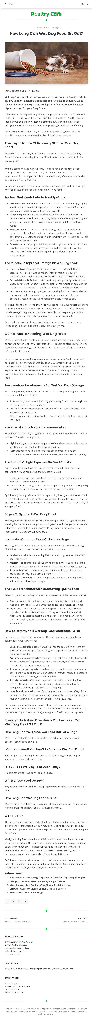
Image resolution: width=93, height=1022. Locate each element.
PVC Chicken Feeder (13, 954)
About (7, 983)
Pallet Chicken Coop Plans (16, 951)
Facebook (19, 992)
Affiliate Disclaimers (13, 986)
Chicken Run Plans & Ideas (16, 945)
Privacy (27, 986)
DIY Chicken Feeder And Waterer (19, 942)
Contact (15, 983)
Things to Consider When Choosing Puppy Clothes (37, 881)
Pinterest (9, 992)
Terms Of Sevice (12, 989)
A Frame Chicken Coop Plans (17, 948)
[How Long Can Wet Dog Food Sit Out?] (46, 63)
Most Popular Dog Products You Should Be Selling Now (40, 885)
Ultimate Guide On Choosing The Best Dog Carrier (38, 888)
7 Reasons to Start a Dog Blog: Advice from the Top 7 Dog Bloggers (47, 877)
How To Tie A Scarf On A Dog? (26, 892)
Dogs (57, 28)
